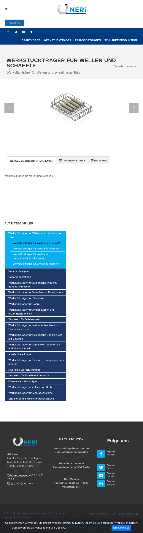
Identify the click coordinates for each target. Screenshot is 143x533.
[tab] (31, 160)
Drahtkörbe (31, 40)
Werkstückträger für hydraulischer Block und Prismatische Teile (34, 327)
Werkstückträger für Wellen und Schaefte (37, 242)
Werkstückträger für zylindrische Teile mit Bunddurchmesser (32, 284)
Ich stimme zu (121, 527)
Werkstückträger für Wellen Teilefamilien (36, 248)
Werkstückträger (57, 40)
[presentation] (31, 160)
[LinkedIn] (31, 32)
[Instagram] (23, 32)
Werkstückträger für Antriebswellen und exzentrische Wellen (31, 311)
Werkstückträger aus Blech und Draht (30, 387)
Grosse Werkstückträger (22, 381)
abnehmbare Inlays (19, 354)
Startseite (118, 66)
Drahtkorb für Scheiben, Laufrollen (28, 375)
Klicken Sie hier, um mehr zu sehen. (88, 527)
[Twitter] (16, 32)
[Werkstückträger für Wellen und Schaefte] (71, 106)
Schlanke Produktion (120, 40)
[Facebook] (8, 32)
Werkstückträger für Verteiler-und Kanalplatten (35, 292)
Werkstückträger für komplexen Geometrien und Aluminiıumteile (34, 346)
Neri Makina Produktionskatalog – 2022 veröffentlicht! (71, 482)
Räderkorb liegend (19, 271)
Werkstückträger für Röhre (24, 303)
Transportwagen (88, 40)
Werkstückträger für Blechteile (26, 298)
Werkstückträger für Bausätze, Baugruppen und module (36, 362)
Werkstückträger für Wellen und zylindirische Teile (34, 235)
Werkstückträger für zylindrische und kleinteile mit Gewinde (35, 336)
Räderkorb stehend (19, 276)
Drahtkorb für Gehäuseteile (24, 319)
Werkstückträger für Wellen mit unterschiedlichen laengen (31, 256)
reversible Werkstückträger (24, 369)
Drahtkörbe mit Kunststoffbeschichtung (31, 398)
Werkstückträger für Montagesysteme (30, 392)
